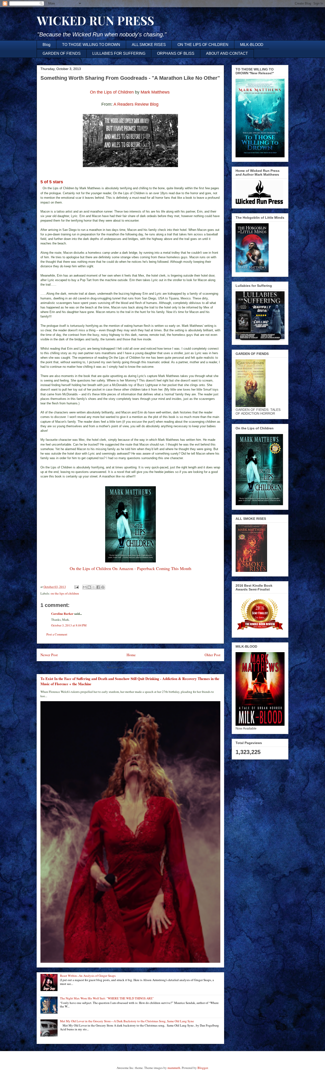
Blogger (202, 1068)
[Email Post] (76, 587)
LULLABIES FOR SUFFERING (118, 53)
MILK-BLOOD (251, 45)
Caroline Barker (62, 613)
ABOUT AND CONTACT (227, 53)
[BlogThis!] (89, 587)
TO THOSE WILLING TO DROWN (91, 45)
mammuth (173, 1068)
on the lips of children (65, 593)
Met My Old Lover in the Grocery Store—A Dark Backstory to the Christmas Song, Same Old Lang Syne (127, 1021)
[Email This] (84, 587)
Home (131, 654)
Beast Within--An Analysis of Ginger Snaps (88, 975)
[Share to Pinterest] (102, 587)
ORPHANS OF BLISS (175, 53)
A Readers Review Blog (136, 104)
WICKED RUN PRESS (95, 20)
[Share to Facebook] (98, 587)
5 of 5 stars (51, 181)
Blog (46, 45)
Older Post (212, 654)
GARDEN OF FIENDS (62, 53)
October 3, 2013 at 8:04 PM (69, 625)
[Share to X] (93, 587)
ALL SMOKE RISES (149, 45)
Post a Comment (56, 634)
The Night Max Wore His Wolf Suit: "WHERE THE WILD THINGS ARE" (107, 998)
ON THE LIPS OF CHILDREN (202, 45)
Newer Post (49, 654)
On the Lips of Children (112, 92)
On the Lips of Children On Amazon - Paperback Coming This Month (130, 568)
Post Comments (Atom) (139, 667)
